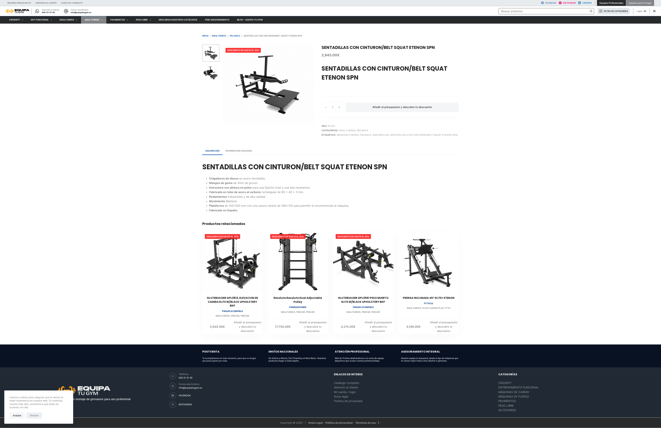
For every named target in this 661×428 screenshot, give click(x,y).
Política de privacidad (348, 401)
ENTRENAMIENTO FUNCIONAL (518, 387)
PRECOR (235, 315)
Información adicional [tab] (239, 150)
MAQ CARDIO (67, 19)
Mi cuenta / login (345, 392)
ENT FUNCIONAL (40, 19)
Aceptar (17, 415)
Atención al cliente (46, 3)
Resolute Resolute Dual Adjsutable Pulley (298, 300)
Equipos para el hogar (640, 3)
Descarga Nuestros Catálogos (178, 19)
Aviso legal (341, 396)
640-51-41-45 (48, 12)
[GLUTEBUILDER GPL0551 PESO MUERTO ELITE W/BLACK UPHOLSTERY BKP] (363, 261)
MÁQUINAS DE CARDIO (513, 392)
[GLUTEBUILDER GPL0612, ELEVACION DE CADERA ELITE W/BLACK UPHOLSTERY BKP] (232, 261)
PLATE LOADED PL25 (433, 308)
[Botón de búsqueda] (591, 11)
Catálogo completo (346, 383)
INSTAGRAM (185, 404)
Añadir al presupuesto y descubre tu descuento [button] (247, 327)
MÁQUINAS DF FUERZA (513, 396)
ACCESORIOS (507, 410)
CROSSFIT (14, 19)
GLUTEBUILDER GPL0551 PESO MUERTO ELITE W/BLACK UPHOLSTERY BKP (363, 300)
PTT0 (447, 308)
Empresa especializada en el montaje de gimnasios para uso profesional (84, 399)
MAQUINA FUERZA (348, 134)
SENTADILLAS (381, 134)
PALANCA (362, 130)
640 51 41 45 (185, 377)
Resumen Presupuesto (19, 3)
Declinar (34, 415)
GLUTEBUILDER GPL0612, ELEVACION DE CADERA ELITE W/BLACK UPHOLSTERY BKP (232, 301)
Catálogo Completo (72, 3)
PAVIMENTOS (117, 19)
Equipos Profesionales (611, 3)
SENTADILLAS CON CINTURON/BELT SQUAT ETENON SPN (424, 134)
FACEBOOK (185, 395)
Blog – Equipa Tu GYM (250, 19)
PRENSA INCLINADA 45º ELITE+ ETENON (428, 298)
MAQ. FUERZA (92, 19)
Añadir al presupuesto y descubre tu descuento (402, 107)
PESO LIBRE (142, 19)
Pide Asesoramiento (217, 19)
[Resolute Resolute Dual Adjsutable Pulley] (298, 261)
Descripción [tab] (212, 150)
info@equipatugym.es (81, 12)
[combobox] (543, 11)
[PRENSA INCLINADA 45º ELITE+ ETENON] (428, 261)
